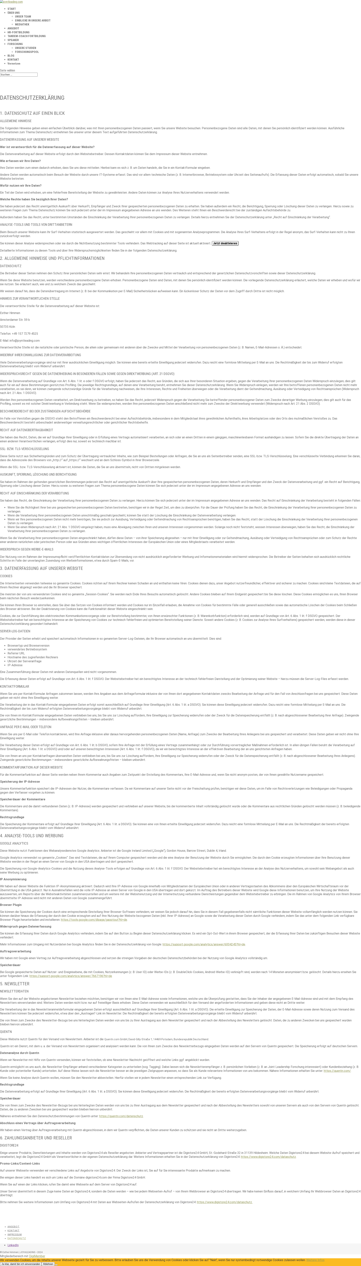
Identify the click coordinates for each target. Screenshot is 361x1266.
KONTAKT (13, 59)
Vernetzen (14, 63)
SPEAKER (13, 40)
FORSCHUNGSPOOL (27, 52)
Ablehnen (48, 1264)
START (12, 9)
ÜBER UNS (14, 12)
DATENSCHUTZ (17, 1238)
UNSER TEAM (23, 16)
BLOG (11, 55)
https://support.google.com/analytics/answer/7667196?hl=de (71, 976)
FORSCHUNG (15, 44)
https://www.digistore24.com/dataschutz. (225, 1202)
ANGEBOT (13, 28)
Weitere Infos (315, 1260)
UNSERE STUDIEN (25, 48)
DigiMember (37, 1256)
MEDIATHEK (22, 24)
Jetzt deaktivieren (225, 243)
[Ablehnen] (56, 1264)
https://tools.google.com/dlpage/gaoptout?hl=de (94, 920)
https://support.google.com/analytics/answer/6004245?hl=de (204, 944)
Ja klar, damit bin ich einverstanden (21, 1264)
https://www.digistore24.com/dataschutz (268, 1157)
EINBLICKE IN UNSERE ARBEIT (33, 20)
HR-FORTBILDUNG (19, 32)
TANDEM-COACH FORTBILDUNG (27, 36)
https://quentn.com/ (337, 1071)
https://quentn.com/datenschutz (121, 1116)
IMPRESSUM (15, 1234)
